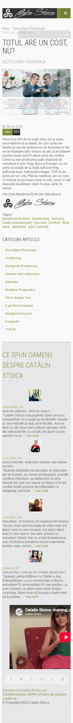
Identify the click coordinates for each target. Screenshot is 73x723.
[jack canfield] (38, 226)
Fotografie (12, 321)
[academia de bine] (16, 218)
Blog (5, 28)
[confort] (54, 222)
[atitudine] (19, 226)
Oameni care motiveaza (22, 274)
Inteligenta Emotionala (21, 266)
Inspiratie (11, 282)
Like (7, 131)
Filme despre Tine (18, 297)
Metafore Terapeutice (20, 290)
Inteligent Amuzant (18, 313)
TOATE (10, 329)
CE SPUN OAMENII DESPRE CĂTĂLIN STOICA (27, 365)
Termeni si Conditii (16, 690)
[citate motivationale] (17, 222)
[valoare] (58, 218)
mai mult (32, 435)
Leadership (13, 258)
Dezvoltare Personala (20, 250)
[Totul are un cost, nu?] (36, 92)
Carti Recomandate (19, 305)
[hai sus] (40, 222)
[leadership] (40, 218)
